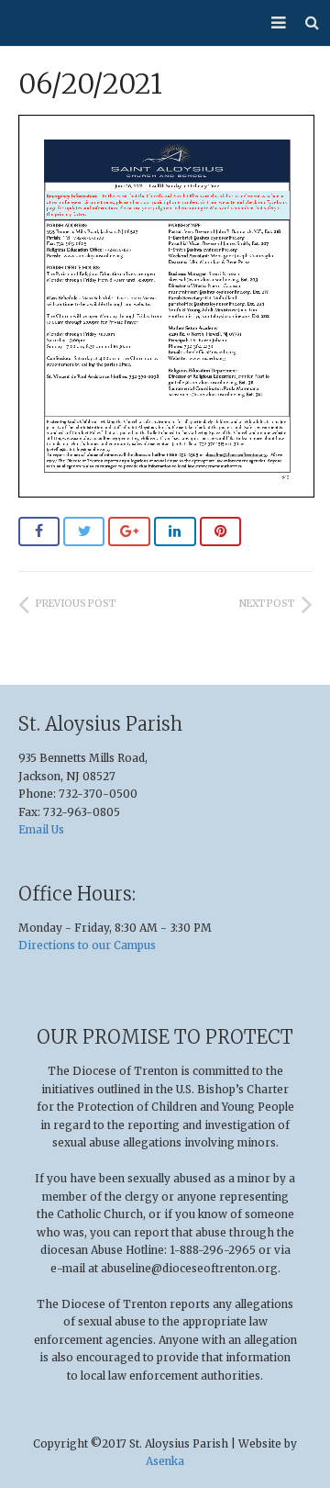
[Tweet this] (84, 531)
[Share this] (39, 531)
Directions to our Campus (87, 945)
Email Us (41, 829)
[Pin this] (221, 531)
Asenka (165, 1461)
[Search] (312, 22)
